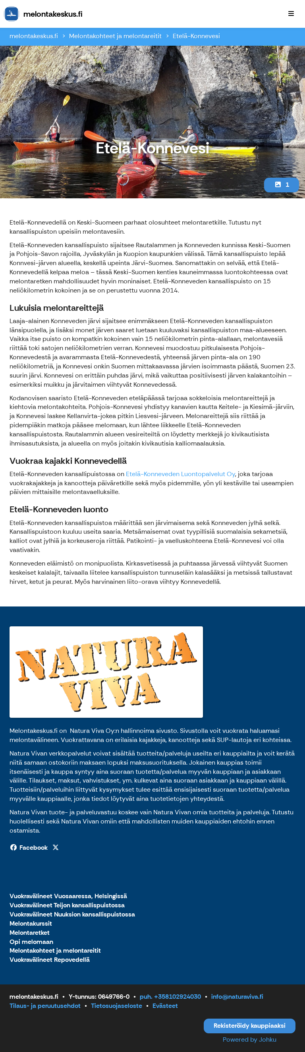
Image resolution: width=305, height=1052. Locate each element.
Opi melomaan (31, 942)
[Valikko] (291, 14)
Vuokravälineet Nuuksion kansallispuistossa (72, 914)
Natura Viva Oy (92, 731)
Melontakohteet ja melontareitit (115, 36)
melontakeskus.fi (34, 36)
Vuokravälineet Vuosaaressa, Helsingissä (68, 896)
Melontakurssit (31, 924)
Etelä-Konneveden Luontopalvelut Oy (180, 474)
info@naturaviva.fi (237, 996)
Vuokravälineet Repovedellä (50, 960)
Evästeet (165, 1006)
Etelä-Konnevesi (196, 36)
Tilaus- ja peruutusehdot (45, 1006)
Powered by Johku (249, 1039)
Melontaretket (30, 933)
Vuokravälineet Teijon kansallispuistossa (67, 905)
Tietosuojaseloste (116, 1006)
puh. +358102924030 (170, 996)
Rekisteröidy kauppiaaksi (250, 1025)
